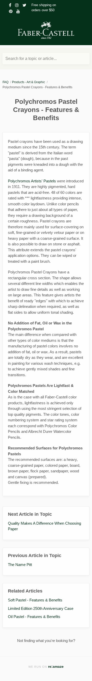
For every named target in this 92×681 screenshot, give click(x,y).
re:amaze (56, 667)
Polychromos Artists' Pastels (32, 181)
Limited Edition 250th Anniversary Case (40, 608)
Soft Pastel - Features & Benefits (35, 600)
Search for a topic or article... (31, 58)
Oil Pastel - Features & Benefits (34, 616)
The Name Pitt (20, 564)
